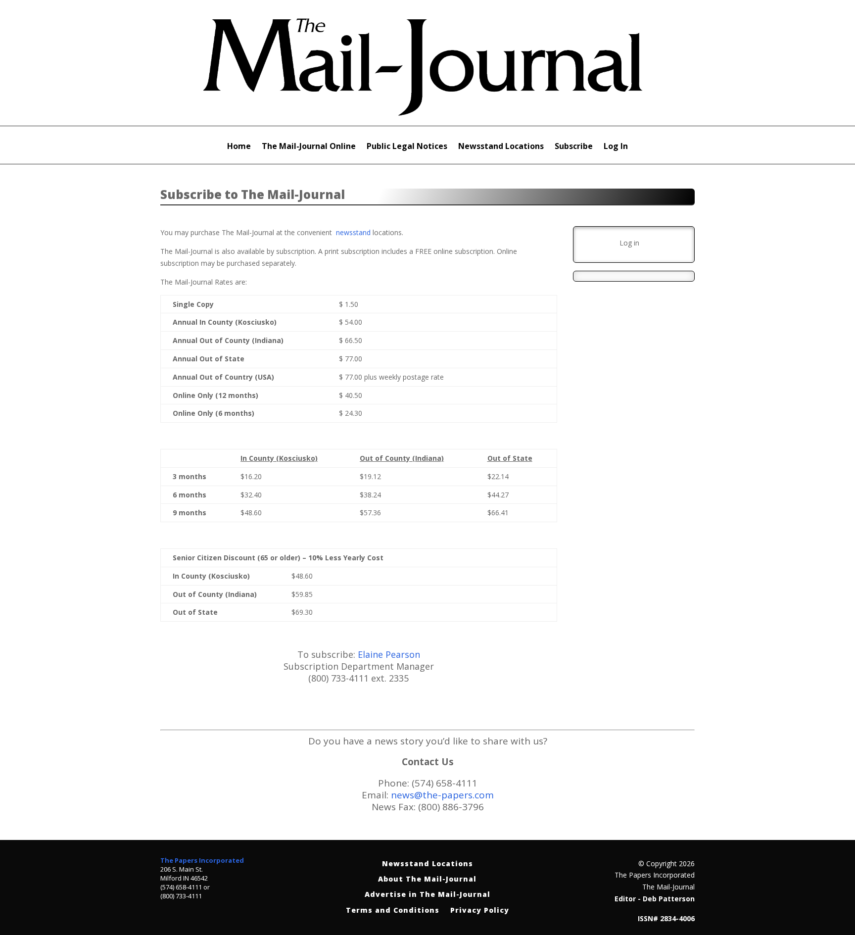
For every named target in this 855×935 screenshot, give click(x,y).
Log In (616, 147)
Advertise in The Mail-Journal (427, 894)
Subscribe (574, 147)
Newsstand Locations (501, 147)
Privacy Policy (479, 910)
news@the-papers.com (442, 794)
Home (239, 147)
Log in (629, 242)
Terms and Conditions (392, 910)
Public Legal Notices (407, 147)
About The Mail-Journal (427, 879)
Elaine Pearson (389, 654)
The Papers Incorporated (202, 860)
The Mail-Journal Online (309, 147)
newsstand (353, 232)
